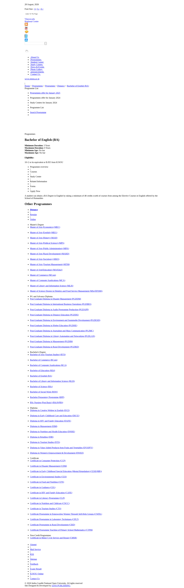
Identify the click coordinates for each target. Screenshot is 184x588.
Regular (33, 214)
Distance (61, 86)
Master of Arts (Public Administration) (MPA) (49, 248)
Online (33, 219)
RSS (32, 554)
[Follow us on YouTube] (26, 29)
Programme (50, 86)
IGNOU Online (37, 574)
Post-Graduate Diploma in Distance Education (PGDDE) (54, 315)
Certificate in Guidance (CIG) (42, 487)
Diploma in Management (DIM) (43, 426)
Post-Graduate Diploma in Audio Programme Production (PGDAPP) (59, 309)
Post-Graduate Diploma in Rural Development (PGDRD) (54, 347)
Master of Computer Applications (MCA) (47, 280)
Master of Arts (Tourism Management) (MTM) (50, 264)
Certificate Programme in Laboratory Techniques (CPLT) (54, 519)
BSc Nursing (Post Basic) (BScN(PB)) (46, 402)
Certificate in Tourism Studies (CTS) (45, 508)
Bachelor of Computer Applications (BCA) (48, 365)
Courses (33, 172)
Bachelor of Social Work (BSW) (44, 392)
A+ (42, 9)
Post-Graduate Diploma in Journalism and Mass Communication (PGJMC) (62, 331)
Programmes (36, 60)
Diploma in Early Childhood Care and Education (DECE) (54, 415)
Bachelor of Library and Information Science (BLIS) (52, 381)
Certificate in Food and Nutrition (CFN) (47, 482)
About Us (34, 57)
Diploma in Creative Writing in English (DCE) (50, 410)
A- (38, 9)
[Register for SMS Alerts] (27, 33)
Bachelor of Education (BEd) (42, 370)
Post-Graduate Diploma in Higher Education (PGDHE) (53, 325)
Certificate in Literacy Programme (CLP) (47, 498)
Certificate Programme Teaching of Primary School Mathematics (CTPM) (61, 530)
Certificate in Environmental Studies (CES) (48, 477)
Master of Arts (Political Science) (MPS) (47, 243)
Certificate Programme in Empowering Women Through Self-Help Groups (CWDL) (66, 514)
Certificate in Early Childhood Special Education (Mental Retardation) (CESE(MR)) (66, 471)
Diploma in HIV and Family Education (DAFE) (50, 421)
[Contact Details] (26, 37)
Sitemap (33, 559)
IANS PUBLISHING (61, 585)
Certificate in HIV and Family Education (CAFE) (51, 493)
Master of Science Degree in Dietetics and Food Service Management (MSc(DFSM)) (66, 291)
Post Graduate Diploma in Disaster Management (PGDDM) (55, 299)
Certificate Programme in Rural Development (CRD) (52, 525)
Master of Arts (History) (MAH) (43, 238)
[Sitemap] (26, 41)
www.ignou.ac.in (32, 79)
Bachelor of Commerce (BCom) (43, 360)
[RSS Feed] (26, 25)
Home (27, 86)
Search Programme (38, 112)
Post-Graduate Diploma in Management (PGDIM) (51, 341)
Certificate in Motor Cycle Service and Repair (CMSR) (53, 538)
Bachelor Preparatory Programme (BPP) (47, 397)
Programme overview (39, 167)
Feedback (34, 564)
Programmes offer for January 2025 (45, 93)
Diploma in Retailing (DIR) (41, 437)
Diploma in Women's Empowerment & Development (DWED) (57, 453)
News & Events (37, 67)
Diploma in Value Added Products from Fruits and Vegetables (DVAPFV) (61, 448)
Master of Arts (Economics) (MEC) (45, 227)
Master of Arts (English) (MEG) (43, 232)
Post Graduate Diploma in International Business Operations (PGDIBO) (60, 304)
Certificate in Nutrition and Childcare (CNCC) (50, 503)
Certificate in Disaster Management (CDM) (48, 466)
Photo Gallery (36, 69)
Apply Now (35, 191)
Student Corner (37, 62)
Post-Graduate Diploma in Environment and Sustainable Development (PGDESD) (65, 320)
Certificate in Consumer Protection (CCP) (47, 460)
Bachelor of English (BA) (78, 86)
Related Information (38, 181)
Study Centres (36, 64)
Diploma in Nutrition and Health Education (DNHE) (52, 431)
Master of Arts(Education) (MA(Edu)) (46, 270)
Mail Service (35, 549)
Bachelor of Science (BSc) (41, 386)
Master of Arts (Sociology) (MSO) (44, 259)
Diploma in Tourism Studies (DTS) (45, 442)
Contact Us (35, 74)
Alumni (33, 544)
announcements (37, 72)
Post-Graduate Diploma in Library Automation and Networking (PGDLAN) (62, 336)
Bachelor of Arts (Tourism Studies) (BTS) (48, 354)
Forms (32, 186)
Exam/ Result (35, 569)
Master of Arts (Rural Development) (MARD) (49, 254)
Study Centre (35, 176)
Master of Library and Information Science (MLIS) (51, 286)
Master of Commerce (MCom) (43, 275)
